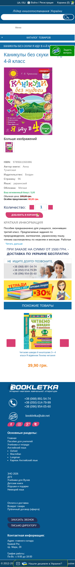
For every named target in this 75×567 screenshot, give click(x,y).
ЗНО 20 (11, 473)
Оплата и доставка (17, 503)
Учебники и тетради (18, 444)
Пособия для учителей (20, 441)
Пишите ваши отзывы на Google (28, 423)
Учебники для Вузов (18, 480)
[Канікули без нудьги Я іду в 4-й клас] (9, 143)
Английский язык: (17, 447)
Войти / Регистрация (42, 2)
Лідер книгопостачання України (37, 11)
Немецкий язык (15, 489)
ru (23, 2)
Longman (15, 457)
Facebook (11, 423)
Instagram (20, 423)
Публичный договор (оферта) (23, 509)
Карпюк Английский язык (24, 460)
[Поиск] (68, 17)
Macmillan (15, 454)
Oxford (13, 451)
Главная (11, 438)
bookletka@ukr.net (37, 415)
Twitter (36, 423)
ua (18, 2)
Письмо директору (23, 525)
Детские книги (15, 483)
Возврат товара (16, 506)
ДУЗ (9, 477)
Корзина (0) (63, 2)
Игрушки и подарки (17, 486)
